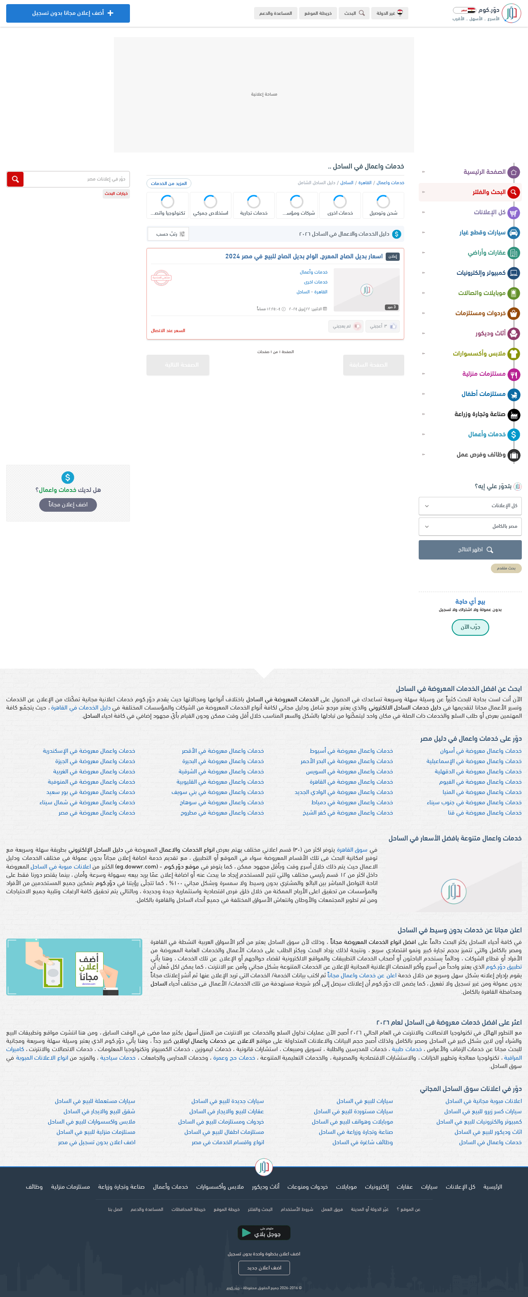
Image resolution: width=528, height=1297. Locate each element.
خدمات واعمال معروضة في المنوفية (91, 782)
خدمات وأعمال (487, 434)
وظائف (34, 1187)
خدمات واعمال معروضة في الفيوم (480, 782)
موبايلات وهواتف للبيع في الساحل (352, 1122)
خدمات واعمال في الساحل (490, 1143)
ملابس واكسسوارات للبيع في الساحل (91, 1122)
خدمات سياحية (118, 1058)
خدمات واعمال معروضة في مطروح (222, 813)
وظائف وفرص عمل (481, 455)
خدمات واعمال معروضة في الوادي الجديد (344, 792)
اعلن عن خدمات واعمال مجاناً (362, 976)
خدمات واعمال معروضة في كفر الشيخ (348, 813)
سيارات (429, 1187)
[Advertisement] (264, 94)
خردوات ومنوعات (308, 1187)
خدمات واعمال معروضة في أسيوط (351, 751)
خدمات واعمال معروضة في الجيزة (95, 762)
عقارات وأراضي (487, 253)
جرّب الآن (470, 627)
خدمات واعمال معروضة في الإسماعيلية (474, 762)
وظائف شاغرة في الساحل (362, 1143)
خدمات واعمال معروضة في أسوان (481, 751)
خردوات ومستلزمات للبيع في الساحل (221, 1122)
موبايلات (346, 1187)
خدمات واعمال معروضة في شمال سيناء (87, 803)
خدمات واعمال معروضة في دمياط (352, 803)
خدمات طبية (407, 1049)
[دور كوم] (264, 1168)
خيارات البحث (116, 194)
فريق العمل (332, 1209)
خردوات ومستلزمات (480, 313)
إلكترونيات (377, 1187)
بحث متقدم (506, 568)
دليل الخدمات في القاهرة (81, 708)
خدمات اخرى (316, 282)
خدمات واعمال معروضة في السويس (349, 772)
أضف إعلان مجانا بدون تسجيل (68, 16)
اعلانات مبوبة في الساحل (60, 867)
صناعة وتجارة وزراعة (480, 414)
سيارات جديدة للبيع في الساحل (227, 1101)
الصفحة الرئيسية (485, 172)
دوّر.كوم (233, 1288)
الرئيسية (492, 1187)
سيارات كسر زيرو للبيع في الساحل (483, 1112)
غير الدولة (386, 13)
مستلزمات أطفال (484, 394)
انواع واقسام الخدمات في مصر (228, 1143)
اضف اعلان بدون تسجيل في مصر (96, 1143)
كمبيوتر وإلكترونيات (481, 273)
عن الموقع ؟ (408, 1209)
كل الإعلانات (490, 212)
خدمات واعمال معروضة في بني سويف (218, 792)
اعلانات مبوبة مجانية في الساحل (484, 1101)
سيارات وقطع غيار (483, 232)
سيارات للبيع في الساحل (365, 1101)
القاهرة (365, 182)
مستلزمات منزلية (484, 374)
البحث (350, 13)
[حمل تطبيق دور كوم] (264, 1233)
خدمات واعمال (390, 182)
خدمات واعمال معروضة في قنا (485, 813)
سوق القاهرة (352, 850)
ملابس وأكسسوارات (479, 354)
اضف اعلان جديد (264, 1268)
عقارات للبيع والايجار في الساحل (226, 1112)
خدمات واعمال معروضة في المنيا (482, 792)
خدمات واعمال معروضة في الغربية (94, 772)
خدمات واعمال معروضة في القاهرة (351, 782)
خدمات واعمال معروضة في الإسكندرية (89, 751)
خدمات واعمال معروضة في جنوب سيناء (474, 803)
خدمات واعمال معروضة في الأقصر (223, 751)
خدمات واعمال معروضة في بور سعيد (90, 792)
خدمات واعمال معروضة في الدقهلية (478, 772)
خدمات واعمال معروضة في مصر (97, 813)
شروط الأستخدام (297, 1209)
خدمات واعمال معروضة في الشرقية (221, 772)
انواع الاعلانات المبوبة (42, 1058)
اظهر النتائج (470, 550)
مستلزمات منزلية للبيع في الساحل (96, 1132)
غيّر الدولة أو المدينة (370, 1209)
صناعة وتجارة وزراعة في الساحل (356, 1132)
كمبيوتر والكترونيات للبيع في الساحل (479, 1122)
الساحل (347, 182)
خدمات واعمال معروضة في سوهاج (222, 803)
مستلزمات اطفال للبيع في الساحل (224, 1132)
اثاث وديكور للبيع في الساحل (488, 1132)
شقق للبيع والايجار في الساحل (99, 1112)
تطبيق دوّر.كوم (504, 967)
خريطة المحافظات (188, 1209)
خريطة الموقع (318, 13)
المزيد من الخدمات (169, 183)
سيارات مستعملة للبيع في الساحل (95, 1101)
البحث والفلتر (489, 192)
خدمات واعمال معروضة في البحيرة (223, 762)
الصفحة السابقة (368, 365)
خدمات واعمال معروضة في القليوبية (220, 782)
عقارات (405, 1187)
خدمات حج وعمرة (234, 1058)
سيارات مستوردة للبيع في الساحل (353, 1112)
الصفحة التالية (182, 365)
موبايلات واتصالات (482, 293)
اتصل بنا (115, 1209)
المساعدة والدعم (275, 13)
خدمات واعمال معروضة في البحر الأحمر (347, 762)
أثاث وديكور (491, 333)
